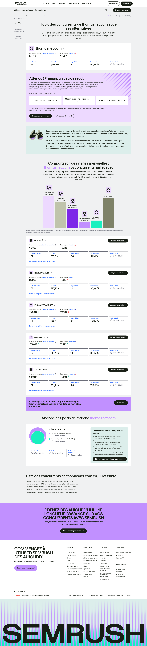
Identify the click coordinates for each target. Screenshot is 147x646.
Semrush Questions (106, 555)
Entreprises (85, 3)
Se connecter (113, 3)
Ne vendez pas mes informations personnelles (106, 574)
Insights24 (86, 563)
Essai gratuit (127, 3)
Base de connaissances (123, 552)
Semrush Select (104, 566)
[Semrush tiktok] (19, 591)
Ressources (73, 3)
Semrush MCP (87, 552)
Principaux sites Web (89, 571)
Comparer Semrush (73, 566)
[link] (23, 10)
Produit (45, 3)
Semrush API (120, 558)
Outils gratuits (87, 574)
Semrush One (71, 552)
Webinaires (119, 571)
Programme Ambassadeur (120, 575)
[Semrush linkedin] (15, 591)
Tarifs (53, 3)
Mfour (85, 566)
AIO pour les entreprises (90, 558)
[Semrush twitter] (25, 591)
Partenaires (103, 563)
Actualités (103, 558)
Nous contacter (104, 579)
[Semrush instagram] (17, 591)
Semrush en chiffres (73, 571)
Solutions (62, 3)
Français (128, 595)
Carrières (103, 560)
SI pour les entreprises (90, 560)
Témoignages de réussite (74, 569)
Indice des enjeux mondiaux (105, 569)
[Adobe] (17, 595)
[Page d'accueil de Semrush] (20, 3)
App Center (86, 569)
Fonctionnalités (71, 555)
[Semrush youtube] (21, 591)
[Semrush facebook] (23, 591)
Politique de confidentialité (75, 595)
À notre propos (104, 552)
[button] (106, 10)
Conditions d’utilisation (96, 595)
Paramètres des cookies (115, 595)
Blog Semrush (120, 569)
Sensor (85, 576)
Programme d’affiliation (74, 574)
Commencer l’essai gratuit (26, 568)
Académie (119, 555)
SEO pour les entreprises (90, 555)
